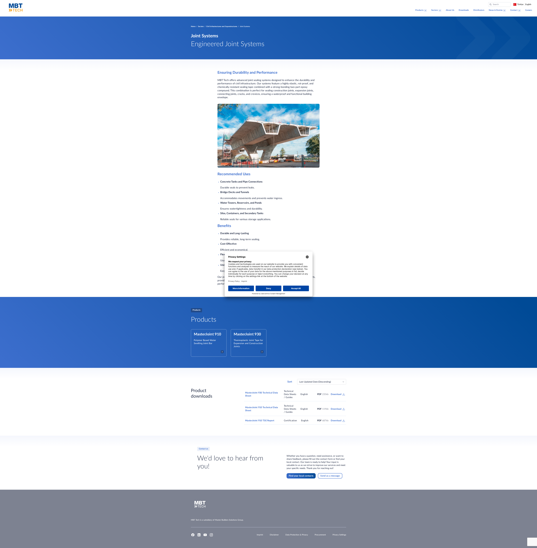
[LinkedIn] (199, 536)
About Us (450, 10)
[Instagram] (211, 536)
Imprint (260, 535)
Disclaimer (274, 535)
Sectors (434, 10)
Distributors (478, 10)
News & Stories (495, 10)
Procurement (320, 535)
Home (193, 26)
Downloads (464, 10)
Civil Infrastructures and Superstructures (221, 26)
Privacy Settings (339, 535)
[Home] (15, 7)
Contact (513, 10)
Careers (528, 10)
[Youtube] (205, 536)
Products (419, 10)
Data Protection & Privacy (296, 535)
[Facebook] (193, 536)
